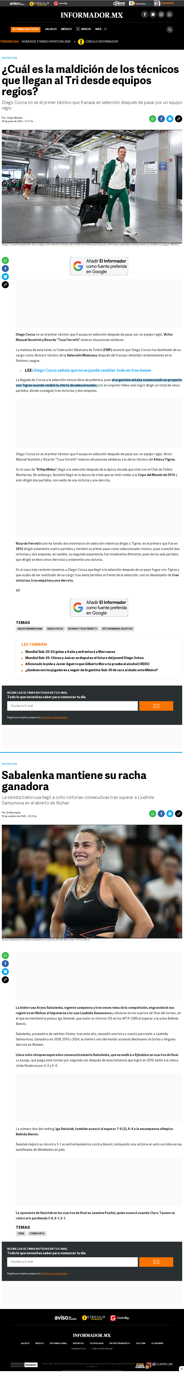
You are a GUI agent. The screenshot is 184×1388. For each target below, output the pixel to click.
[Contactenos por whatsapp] (169, 14)
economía (157, 1344)
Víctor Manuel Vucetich (117, 629)
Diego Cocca (55, 629)
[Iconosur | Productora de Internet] (17, 1364)
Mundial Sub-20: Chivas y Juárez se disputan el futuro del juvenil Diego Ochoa (84, 658)
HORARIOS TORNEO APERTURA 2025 (45, 41)
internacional (58, 1344)
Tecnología (96, 1344)
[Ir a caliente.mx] (119, 2)
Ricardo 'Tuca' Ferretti (82, 629)
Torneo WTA (37, 1234)
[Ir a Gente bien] (119, 1314)
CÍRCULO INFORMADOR (102, 41)
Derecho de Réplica (90, 1371)
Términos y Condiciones (54, 717)
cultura (141, 1344)
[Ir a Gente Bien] (58, 2)
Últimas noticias (26, 29)
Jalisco (51, 29)
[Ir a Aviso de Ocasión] (66, 1314)
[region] (92, 1380)
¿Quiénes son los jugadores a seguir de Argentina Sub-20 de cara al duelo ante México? (91, 670)
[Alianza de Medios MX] (143, 1364)
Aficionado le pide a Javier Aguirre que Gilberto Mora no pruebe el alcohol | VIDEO (87, 664)
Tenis (21, 1234)
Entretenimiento (119, 1344)
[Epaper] (138, 2)
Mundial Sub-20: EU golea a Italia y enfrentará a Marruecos (70, 652)
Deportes (8, 58)
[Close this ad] (181, 1368)
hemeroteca (78, 1349)
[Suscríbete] (162, 2)
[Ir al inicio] (53, 14)
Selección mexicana (30, 629)
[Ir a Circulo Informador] (37, 2)
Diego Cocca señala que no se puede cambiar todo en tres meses (92, 371)
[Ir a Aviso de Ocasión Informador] (17, 2)
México (66, 29)
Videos (86, 29)
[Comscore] (162, 1364)
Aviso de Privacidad (71, 1371)
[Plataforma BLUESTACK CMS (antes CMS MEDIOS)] (31, 1364)
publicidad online (102, 1349)
